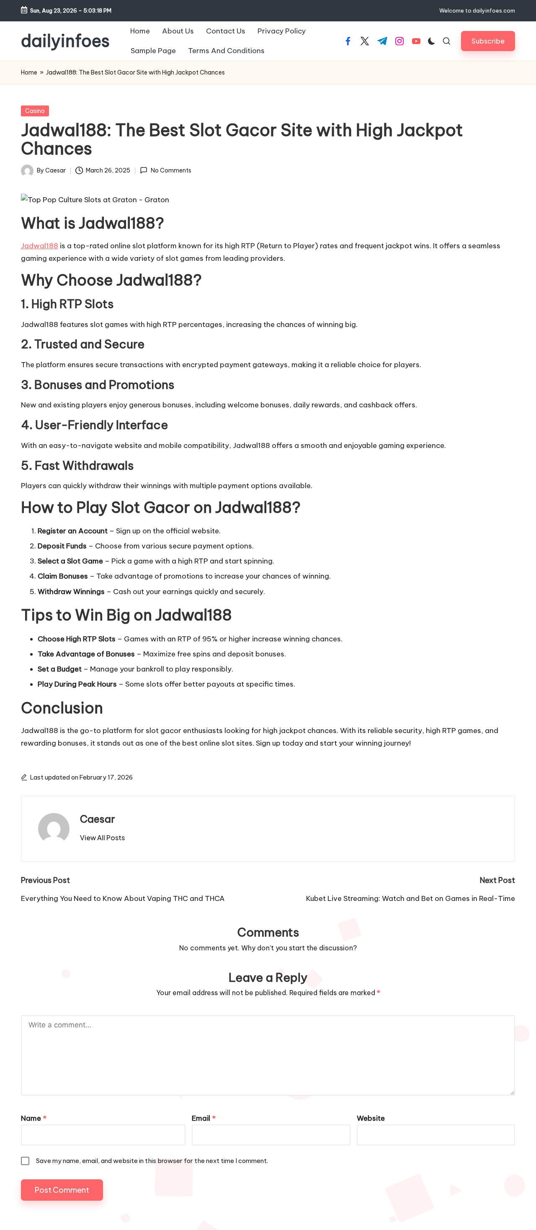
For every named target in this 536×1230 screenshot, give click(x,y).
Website (371, 1118)
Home (29, 72)
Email (204, 1118)
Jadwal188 (39, 245)
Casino (35, 111)
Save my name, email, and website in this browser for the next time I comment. (152, 1161)
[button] (488, 41)
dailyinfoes (65, 41)
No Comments (171, 170)
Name (33, 1118)
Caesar (97, 819)
